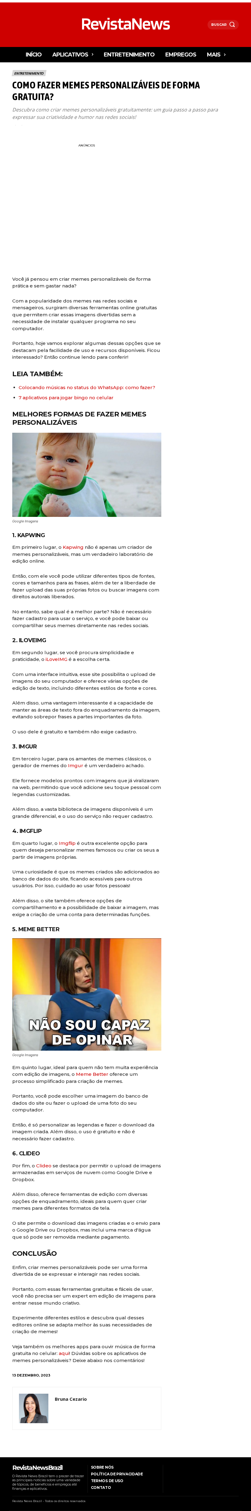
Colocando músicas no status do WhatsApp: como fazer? (87, 387)
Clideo (43, 1166)
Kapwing (73, 547)
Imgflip (67, 843)
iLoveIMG (56, 659)
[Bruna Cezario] (33, 1408)
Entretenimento (28, 73)
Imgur (75, 765)
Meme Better (92, 1074)
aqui (64, 1353)
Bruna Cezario (71, 1399)
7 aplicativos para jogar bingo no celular (66, 397)
